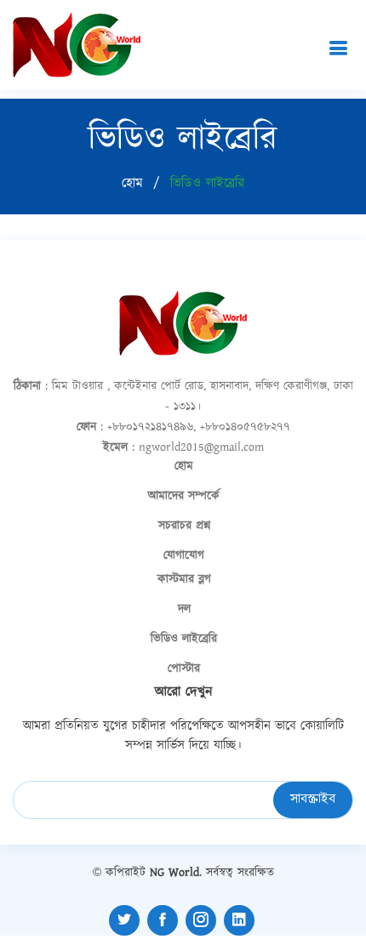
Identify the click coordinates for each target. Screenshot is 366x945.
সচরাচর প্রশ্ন (184, 526)
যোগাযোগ (183, 555)
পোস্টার (184, 669)
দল (184, 609)
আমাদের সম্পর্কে (184, 496)
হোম (132, 183)
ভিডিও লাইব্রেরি (184, 639)
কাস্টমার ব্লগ (184, 579)
